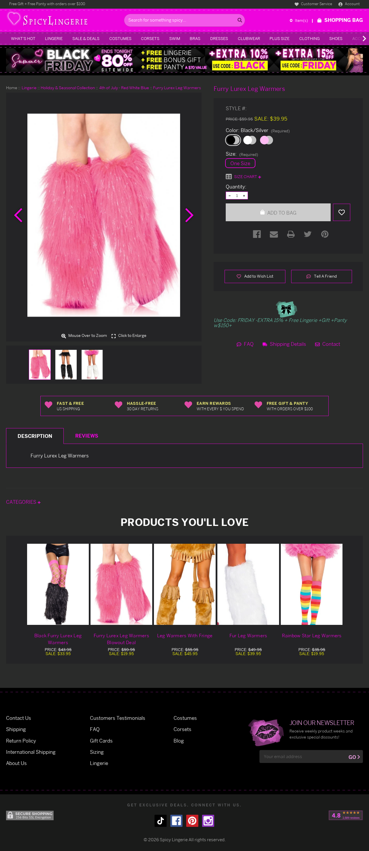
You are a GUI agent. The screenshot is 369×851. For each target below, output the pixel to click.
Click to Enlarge (131, 335)
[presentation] (18, 215)
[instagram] (208, 821)
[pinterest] (192, 821)
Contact (330, 344)
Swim (174, 38)
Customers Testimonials (117, 718)
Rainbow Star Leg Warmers (312, 635)
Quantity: (236, 186)
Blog (179, 741)
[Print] (291, 234)
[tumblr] (161, 821)
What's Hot (23, 38)
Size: (242, 154)
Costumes (120, 38)
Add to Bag (281, 213)
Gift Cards (101, 741)
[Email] (274, 234)
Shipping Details (287, 344)
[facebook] (176, 821)
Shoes (335, 38)
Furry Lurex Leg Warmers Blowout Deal (121, 639)
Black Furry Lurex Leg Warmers (58, 639)
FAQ (248, 344)
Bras (195, 38)
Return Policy (21, 741)
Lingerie (54, 38)
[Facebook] (257, 234)
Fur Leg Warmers (248, 635)
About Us (16, 763)
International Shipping (31, 752)
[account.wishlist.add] (341, 212)
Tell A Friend (325, 276)
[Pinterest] (325, 234)
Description (35, 436)
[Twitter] (308, 234)
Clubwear (249, 38)
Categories (21, 502)
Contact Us (18, 718)
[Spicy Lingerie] (63, 20)
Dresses (219, 38)
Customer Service (316, 3)
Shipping (16, 729)
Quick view (58, 584)
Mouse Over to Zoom (87, 335)
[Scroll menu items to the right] (357, 38)
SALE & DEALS (85, 38)
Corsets (150, 38)
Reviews (86, 436)
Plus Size (279, 38)
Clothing (309, 38)
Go (352, 757)
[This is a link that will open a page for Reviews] (346, 815)
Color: (258, 130)
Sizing (97, 752)
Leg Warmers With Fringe (185, 635)
